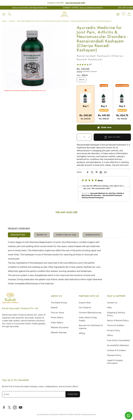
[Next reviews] (127, 189)
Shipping (79, 71)
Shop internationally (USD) (75, 3)
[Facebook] (88, 172)
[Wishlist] (123, 14)
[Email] (105, 172)
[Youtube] (20, 407)
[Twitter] (92, 172)
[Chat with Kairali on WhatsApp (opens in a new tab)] (128, 415)
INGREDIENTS (92, 235)
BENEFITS (42, 235)
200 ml (81, 80)
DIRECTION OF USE (66, 235)
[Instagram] (15, 407)
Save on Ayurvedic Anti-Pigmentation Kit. (23, 8)
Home (4, 21)
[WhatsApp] (101, 172)
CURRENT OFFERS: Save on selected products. (76, 8)
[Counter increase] (89, 137)
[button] (4, 14)
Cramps (12, 21)
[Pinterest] (96, 172)
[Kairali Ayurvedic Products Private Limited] (10, 298)
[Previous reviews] (80, 189)
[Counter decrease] (79, 137)
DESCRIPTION (18, 235)
